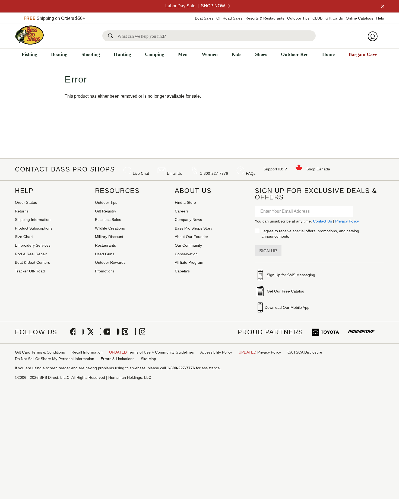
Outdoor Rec (294, 54)
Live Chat (141, 173)
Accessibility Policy (216, 352)
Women (210, 54)
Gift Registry (105, 211)
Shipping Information (32, 219)
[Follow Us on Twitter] (87, 332)
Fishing (29, 54)
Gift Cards (334, 18)
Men (183, 54)
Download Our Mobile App (287, 307)
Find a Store (185, 202)
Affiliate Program (189, 262)
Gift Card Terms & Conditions (40, 352)
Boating (59, 54)
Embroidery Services (32, 245)
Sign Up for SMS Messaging (291, 275)
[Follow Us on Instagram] (139, 332)
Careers (182, 211)
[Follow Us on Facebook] (70, 332)
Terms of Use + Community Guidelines (151, 352)
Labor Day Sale (195, 6)
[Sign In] (374, 36)
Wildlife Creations (110, 228)
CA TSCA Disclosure (304, 352)
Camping (154, 54)
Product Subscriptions (33, 228)
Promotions (105, 271)
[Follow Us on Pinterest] (122, 332)
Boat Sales (204, 18)
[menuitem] (29, 54)
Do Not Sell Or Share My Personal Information (54, 359)
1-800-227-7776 (214, 173)
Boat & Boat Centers (32, 262)
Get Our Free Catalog (285, 291)
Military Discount (109, 236)
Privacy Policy (347, 221)
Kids (236, 54)
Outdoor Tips (298, 18)
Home (328, 54)
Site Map (148, 359)
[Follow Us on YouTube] (105, 332)
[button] (111, 35)
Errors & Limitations (117, 359)
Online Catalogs (359, 18)
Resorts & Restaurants (264, 18)
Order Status (26, 202)
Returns (21, 211)
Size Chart (24, 236)
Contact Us (322, 221)
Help (380, 18)
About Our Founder (191, 236)
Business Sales (108, 219)
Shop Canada (318, 169)
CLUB (317, 18)
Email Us (174, 173)
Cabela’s (182, 271)
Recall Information (87, 352)
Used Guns (104, 254)
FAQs (250, 173)
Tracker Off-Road (30, 271)
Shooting (90, 54)
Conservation (186, 254)
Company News (188, 219)
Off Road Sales (229, 18)
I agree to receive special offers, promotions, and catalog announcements (310, 234)
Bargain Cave (363, 54)
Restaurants (105, 245)
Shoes (261, 54)
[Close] (382, 6)
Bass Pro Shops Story (193, 228)
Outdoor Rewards (110, 262)
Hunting (122, 54)
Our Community (188, 245)
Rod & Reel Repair (31, 254)
